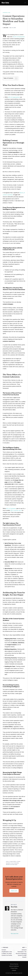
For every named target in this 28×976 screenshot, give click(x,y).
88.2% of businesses (19, 36)
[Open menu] (25, 3)
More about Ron (14, 933)
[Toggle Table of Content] (15, 78)
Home (7, 861)
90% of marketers (11, 508)
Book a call (14, 890)
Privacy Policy (14, 968)
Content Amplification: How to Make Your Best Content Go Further (7, 951)
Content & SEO (6, 12)
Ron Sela (6, 27)
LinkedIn (14, 970)
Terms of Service (14, 964)
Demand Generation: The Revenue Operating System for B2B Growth (21, 952)
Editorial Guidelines (14, 966)
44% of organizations (14, 97)
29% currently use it (16, 510)
